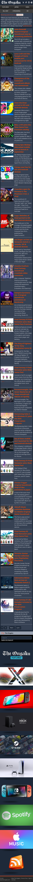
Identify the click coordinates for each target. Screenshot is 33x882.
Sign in (30, 878)
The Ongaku (9, 633)
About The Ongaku (15, 878)
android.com (27, 26)
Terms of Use (24, 878)
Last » (18, 628)
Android (19, 15)
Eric (3, 591)
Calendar (13, 880)
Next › (12, 628)
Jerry (3, 43)
